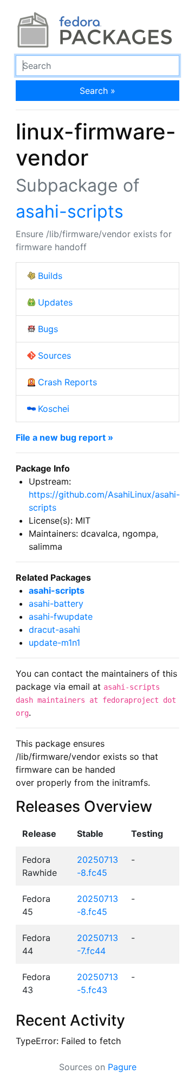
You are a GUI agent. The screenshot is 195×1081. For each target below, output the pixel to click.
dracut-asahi (54, 629)
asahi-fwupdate (61, 616)
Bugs (48, 328)
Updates (55, 302)
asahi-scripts (69, 211)
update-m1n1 (54, 642)
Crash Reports (67, 382)
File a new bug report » (64, 437)
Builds (50, 275)
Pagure (122, 1066)
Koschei (53, 408)
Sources (54, 355)
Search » (97, 90)
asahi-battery (56, 603)
